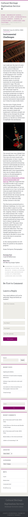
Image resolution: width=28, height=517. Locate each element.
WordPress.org (7, 488)
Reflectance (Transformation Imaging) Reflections (12, 376)
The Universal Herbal (17, 436)
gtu (4, 419)
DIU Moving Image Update (11, 262)
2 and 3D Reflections (9, 257)
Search (5, 357)
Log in (4, 476)
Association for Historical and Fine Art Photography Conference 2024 (12, 387)
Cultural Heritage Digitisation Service (10, 4)
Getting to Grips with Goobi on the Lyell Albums (12, 382)
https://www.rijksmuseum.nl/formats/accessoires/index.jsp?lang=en (13, 179)
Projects (8, 270)
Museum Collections (12, 268)
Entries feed (6, 480)
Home (3, 15)
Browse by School (14, 15)
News (22, 268)
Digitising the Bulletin (8, 372)
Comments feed (7, 484)
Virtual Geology (7, 392)
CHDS (21, 30)
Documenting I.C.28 (13, 440)
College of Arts (7, 17)
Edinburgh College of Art (14, 266)
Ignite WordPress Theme (13, 513)
